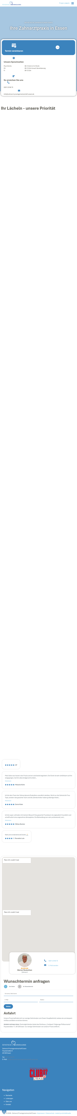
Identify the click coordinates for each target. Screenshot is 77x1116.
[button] (4, 1112)
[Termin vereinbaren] (14, 45)
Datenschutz (50, 1113)
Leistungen (9, 1098)
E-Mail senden (53, 965)
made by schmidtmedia (63, 1113)
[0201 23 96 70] (8, 82)
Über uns (9, 1101)
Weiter (8, 1006)
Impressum (41, 1113)
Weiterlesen (8, 781)
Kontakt (8, 1104)
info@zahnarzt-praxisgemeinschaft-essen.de (19, 94)
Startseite (9, 1095)
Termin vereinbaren (14, 50)
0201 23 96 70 (8, 87)
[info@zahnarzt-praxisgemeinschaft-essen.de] (19, 91)
